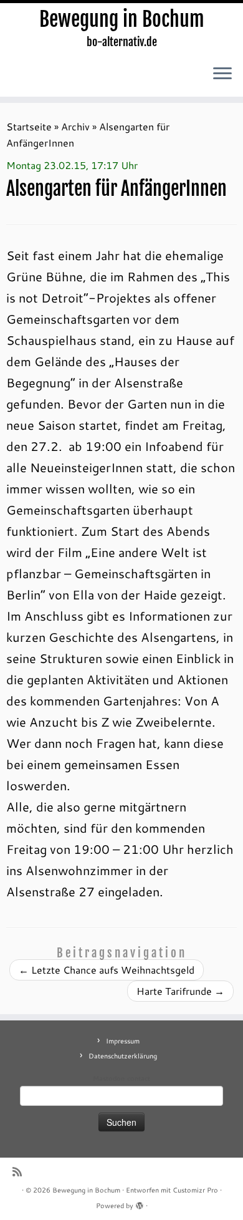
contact (138, 1078)
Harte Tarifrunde (180, 991)
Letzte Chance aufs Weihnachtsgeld (106, 969)
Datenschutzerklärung (122, 1056)
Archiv (75, 126)
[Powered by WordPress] (139, 1203)
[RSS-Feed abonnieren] (20, 1171)
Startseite (29, 126)
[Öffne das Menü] (222, 74)
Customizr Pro (195, 1190)
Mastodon (109, 1078)
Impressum (123, 1041)
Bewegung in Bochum (121, 19)
